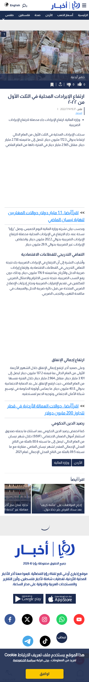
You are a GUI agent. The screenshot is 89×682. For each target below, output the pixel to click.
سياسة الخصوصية (24, 660)
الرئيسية (83, 15)
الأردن (48, 15)
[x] (27, 619)
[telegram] (27, 641)
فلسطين (24, 15)
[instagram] (44, 619)
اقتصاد (78, 113)
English (15, 5)
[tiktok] (45, 641)
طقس (9, 15)
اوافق (44, 674)
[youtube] (79, 619)
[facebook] (10, 619)
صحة (37, 15)
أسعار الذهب (65, 15)
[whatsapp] (61, 619)
